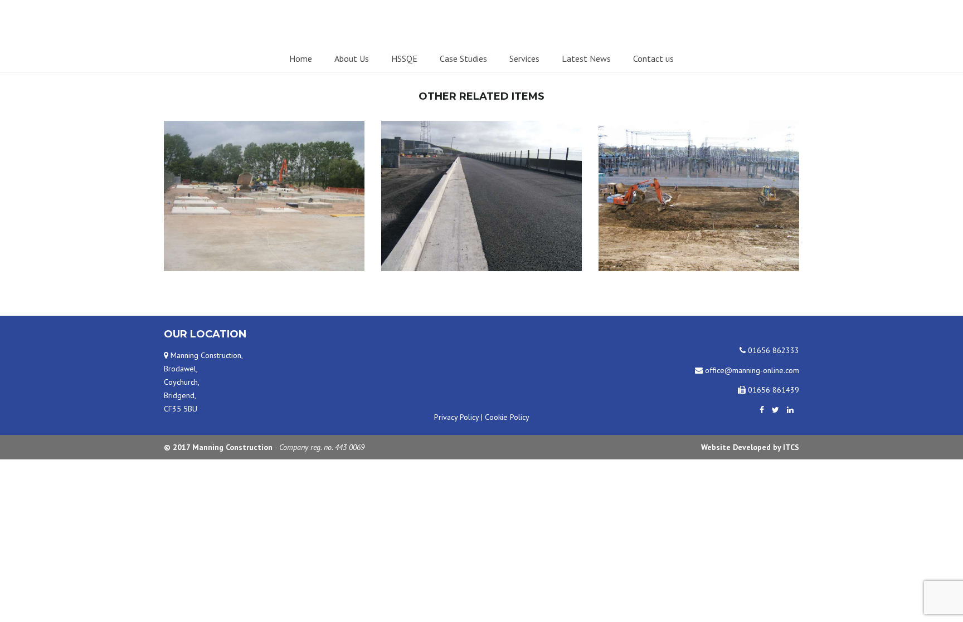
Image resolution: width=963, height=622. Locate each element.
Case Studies (463, 58)
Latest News (586, 58)
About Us (351, 58)
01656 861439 (772, 390)
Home (300, 58)
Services (524, 58)
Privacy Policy (456, 417)
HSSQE (404, 58)
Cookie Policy (507, 417)
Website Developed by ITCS (750, 447)
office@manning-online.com (751, 370)
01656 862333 (772, 350)
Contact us (653, 58)
